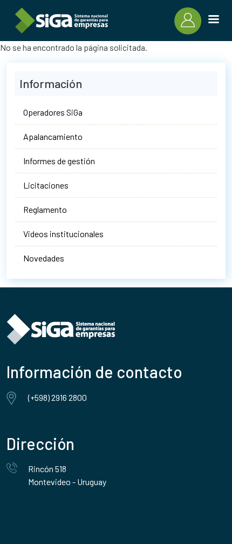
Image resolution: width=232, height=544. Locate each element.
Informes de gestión (59, 161)
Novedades (43, 258)
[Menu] (213, 20)
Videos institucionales (63, 234)
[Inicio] (61, 20)
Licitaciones (46, 185)
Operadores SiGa (53, 112)
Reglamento (45, 209)
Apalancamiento (53, 136)
